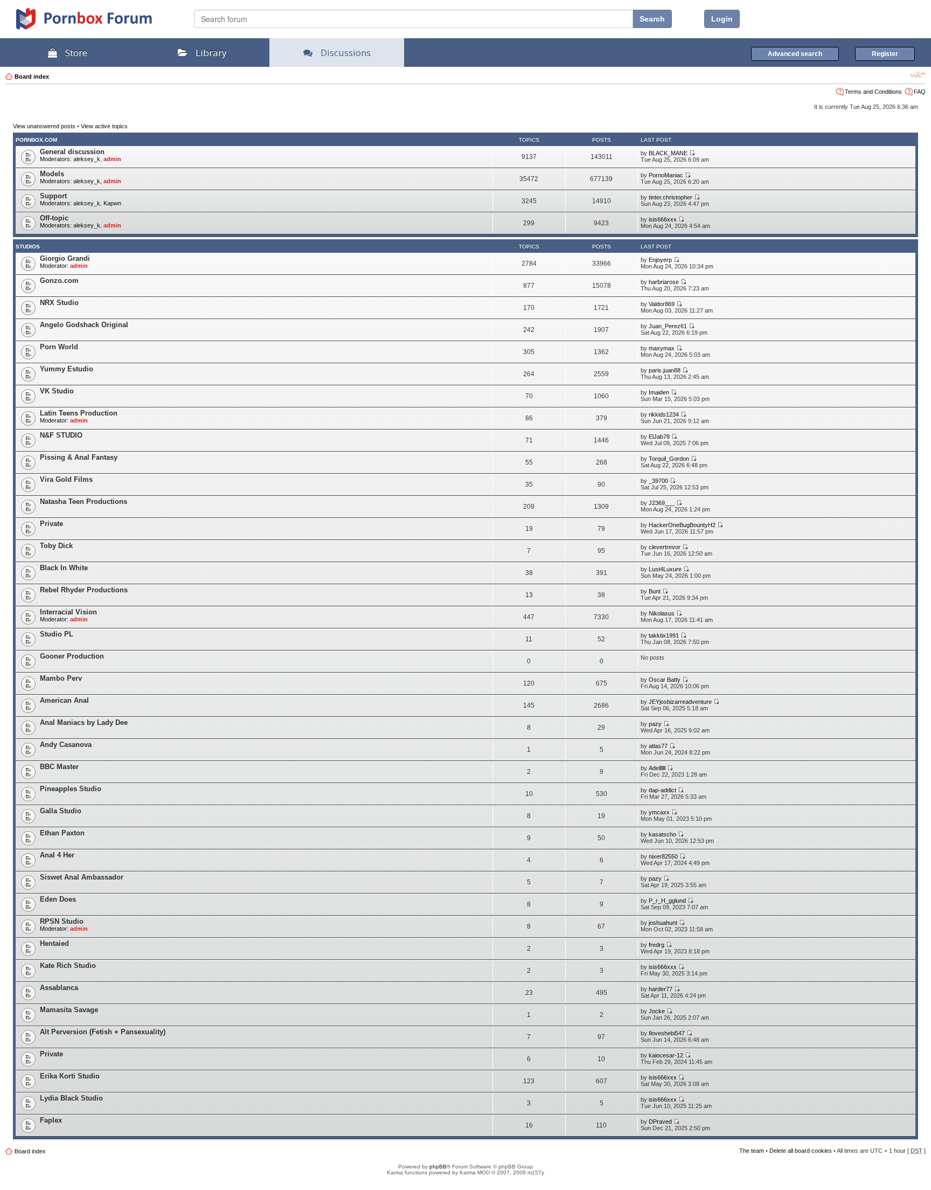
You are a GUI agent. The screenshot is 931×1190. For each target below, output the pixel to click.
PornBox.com (98, 22)
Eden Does (58, 899)
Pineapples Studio (70, 789)
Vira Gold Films (66, 479)
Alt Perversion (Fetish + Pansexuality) (102, 1032)
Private (51, 524)
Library (211, 52)
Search (652, 19)
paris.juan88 (664, 370)
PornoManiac (666, 175)
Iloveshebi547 (667, 1033)
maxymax (662, 348)
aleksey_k (86, 159)
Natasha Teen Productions (83, 501)
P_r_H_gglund (667, 900)
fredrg (656, 945)
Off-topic (54, 218)
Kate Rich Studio (68, 965)
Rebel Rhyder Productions (84, 590)
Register (885, 54)
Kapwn (112, 203)
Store (76, 52)
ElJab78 (659, 436)
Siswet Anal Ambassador (81, 877)
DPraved (660, 1121)
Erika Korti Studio (70, 1076)
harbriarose (664, 282)
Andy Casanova (66, 745)
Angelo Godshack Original (84, 325)
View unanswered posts (44, 126)
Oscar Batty (664, 679)
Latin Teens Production (78, 413)
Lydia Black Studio (71, 1098)
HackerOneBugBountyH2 (682, 525)
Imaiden (659, 392)
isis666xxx (663, 219)
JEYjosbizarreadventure (680, 701)
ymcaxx (659, 812)
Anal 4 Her (57, 855)
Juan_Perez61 (668, 326)
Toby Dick (56, 546)
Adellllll (657, 768)
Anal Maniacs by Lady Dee (84, 722)
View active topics (104, 126)
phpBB (438, 1167)
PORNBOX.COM (36, 140)
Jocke (657, 1011)
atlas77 (658, 746)
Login (722, 19)
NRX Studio (59, 303)
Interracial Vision (68, 612)
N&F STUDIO (61, 435)
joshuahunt (663, 922)
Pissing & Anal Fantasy (78, 457)
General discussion (72, 152)
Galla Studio (60, 811)
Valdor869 (662, 304)
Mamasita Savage (69, 1010)
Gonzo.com (59, 280)
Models (52, 174)
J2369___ (662, 503)
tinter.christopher (670, 197)
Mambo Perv (61, 678)
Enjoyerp (660, 260)
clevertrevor (664, 547)
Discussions (346, 52)
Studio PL (56, 634)
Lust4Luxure (665, 569)
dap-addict (662, 790)
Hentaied (54, 943)
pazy (655, 724)
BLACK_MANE (668, 153)
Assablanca (59, 988)
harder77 (660, 989)
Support (53, 196)
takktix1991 (664, 635)
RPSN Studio (62, 921)
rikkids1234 (664, 414)
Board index (32, 76)
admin (112, 159)
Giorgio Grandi (65, 258)
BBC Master (59, 767)
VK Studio (57, 391)
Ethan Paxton (62, 833)
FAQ (920, 91)
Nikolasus (662, 613)
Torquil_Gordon (669, 458)
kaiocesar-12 (666, 1055)
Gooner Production (72, 656)
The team (751, 1150)
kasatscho (662, 834)
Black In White (64, 568)
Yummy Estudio (66, 369)
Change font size (918, 74)
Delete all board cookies (800, 1150)
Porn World (59, 347)
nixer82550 (663, 856)
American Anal (64, 700)
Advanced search (795, 54)
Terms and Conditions (873, 91)
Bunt (655, 591)
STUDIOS (28, 247)
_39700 (658, 481)
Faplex (51, 1120)
